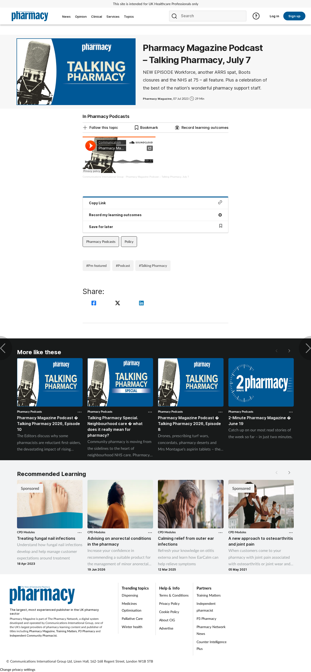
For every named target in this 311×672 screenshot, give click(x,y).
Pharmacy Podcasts (100, 241)
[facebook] (94, 303)
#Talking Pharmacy (153, 265)
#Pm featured (96, 265)
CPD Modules (26, 532)
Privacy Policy (169, 603)
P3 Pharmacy (86, 631)
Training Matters (66, 631)
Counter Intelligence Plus (211, 645)
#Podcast (123, 265)
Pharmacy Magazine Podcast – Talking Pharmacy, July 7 (157, 176)
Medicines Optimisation (131, 606)
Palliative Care (132, 618)
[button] (289, 351)
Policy (129, 241)
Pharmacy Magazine (42, 631)
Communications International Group (103, 176)
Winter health (132, 627)
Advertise (166, 628)
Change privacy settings (17, 669)
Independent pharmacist (206, 606)
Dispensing (130, 595)
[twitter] (118, 303)
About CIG (167, 620)
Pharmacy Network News (211, 630)
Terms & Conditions (174, 595)
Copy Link (97, 203)
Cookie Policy (169, 612)
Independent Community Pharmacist (33, 635)
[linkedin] (141, 303)
